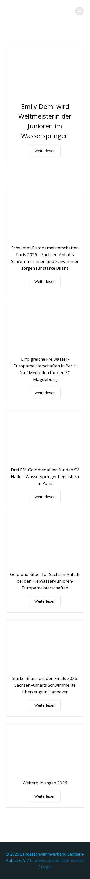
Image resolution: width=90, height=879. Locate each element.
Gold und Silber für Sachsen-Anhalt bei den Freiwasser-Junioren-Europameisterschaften (45, 581)
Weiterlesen (45, 150)
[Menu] (79, 11)
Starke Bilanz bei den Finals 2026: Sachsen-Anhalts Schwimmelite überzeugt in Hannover (45, 685)
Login (46, 867)
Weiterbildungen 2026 (45, 783)
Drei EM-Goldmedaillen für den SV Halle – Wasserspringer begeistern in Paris (45, 476)
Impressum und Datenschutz (57, 860)
